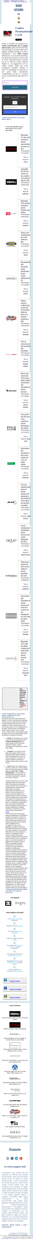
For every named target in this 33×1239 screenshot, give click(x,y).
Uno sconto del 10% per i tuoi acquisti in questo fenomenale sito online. (25, 421)
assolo (25, 293)
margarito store (25, 673)
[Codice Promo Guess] (14, 1027)
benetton (25, 477)
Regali (14, 971)
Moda (14, 940)
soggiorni (20, 926)
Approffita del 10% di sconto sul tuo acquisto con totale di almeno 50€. (25, 174)
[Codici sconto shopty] (20, 905)
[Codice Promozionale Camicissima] (14, 1047)
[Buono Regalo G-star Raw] (14, 1103)
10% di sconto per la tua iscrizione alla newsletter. (25, 346)
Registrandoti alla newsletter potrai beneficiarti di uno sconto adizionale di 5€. (25, 271)
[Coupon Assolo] (14, 1134)
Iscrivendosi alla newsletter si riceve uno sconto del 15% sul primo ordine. (25, 456)
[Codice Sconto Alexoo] (14, 1092)
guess (26, 161)
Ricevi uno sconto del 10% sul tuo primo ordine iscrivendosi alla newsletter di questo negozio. (25, 382)
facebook (13, 1158)
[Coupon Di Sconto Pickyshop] (14, 1036)
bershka (25, 634)
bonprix (25, 225)
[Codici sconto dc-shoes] (8, 905)
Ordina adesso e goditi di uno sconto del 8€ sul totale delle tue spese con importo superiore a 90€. (25, 310)
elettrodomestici (12, 962)
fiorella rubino (25, 364)
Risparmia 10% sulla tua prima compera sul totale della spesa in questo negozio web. (25, 650)
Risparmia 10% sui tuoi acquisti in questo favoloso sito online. (25, 206)
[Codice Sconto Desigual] (14, 1114)
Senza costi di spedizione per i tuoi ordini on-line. (25, 237)
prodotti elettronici (15, 955)
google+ (21, 1158)
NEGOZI (19, 6)
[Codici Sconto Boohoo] (14, 1081)
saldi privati (26, 517)
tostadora (25, 588)
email (8, 1158)
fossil (25, 254)
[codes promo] (19, 14)
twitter (17, 1158)
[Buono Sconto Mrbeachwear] (14, 1125)
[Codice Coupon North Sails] (14, 1069)
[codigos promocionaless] (19, 18)
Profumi (20, 971)
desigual (26, 334)
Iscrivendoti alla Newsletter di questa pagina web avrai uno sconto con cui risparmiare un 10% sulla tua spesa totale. (25, 608)
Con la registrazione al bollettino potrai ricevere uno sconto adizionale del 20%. (25, 533)
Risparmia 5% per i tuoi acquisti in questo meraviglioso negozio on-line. (25, 142)
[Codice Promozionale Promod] (14, 1058)
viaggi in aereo (15, 919)
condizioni (25, 1235)
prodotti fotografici (17, 932)
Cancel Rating (20, 705)
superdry (25, 193)
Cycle (7, 812)
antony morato (25, 405)
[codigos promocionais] (19, 22)
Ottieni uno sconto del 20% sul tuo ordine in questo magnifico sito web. (25, 569)
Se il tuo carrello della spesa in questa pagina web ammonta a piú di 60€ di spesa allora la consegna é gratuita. (25, 494)
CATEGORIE (18, 10)
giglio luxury (25, 554)
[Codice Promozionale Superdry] (14, 1016)
